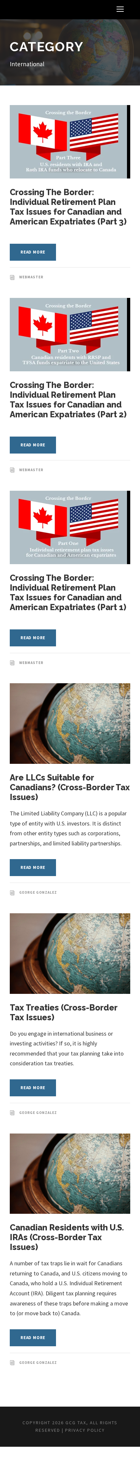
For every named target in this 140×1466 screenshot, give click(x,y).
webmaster (31, 277)
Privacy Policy (85, 1430)
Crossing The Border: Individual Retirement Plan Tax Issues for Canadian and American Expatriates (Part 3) (68, 206)
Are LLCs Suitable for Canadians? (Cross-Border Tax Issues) (70, 787)
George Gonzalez (38, 892)
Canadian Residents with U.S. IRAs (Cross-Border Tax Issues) (67, 1237)
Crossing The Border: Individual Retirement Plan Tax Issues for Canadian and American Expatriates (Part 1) (68, 592)
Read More (33, 252)
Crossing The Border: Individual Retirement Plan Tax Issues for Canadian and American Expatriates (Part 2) (68, 399)
